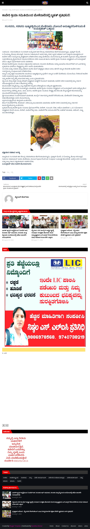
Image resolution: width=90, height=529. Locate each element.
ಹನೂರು (5, 481)
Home (51, 526)
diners (80, 526)
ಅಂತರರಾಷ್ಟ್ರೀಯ (14, 478)
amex (86, 526)
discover (73, 526)
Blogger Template (15, 526)
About (57, 526)
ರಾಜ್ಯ (8, 172)
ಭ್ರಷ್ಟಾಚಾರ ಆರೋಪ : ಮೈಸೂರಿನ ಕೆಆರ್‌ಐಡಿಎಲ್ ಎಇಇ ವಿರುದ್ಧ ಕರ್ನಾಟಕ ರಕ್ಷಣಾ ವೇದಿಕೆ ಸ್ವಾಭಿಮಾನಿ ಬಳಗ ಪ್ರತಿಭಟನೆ (74, 232)
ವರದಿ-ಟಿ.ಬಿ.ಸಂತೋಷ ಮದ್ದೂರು (56, 478)
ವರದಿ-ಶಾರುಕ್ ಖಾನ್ (72, 478)
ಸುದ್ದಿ (10, 10)
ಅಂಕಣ (5, 478)
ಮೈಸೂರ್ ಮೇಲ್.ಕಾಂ (22, 197)
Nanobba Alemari (36, 526)
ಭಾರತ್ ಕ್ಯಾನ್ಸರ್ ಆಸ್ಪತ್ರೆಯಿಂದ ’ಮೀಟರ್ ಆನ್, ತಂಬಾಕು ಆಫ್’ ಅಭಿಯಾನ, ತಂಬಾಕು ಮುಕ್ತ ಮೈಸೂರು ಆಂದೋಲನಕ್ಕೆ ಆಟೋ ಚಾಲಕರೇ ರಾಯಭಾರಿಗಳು (15, 233)
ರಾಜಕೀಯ (23, 478)
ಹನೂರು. (12, 481)
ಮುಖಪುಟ (5, 10)
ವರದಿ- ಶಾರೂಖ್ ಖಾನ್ (40, 478)
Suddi (19, 481)
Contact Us (65, 526)
